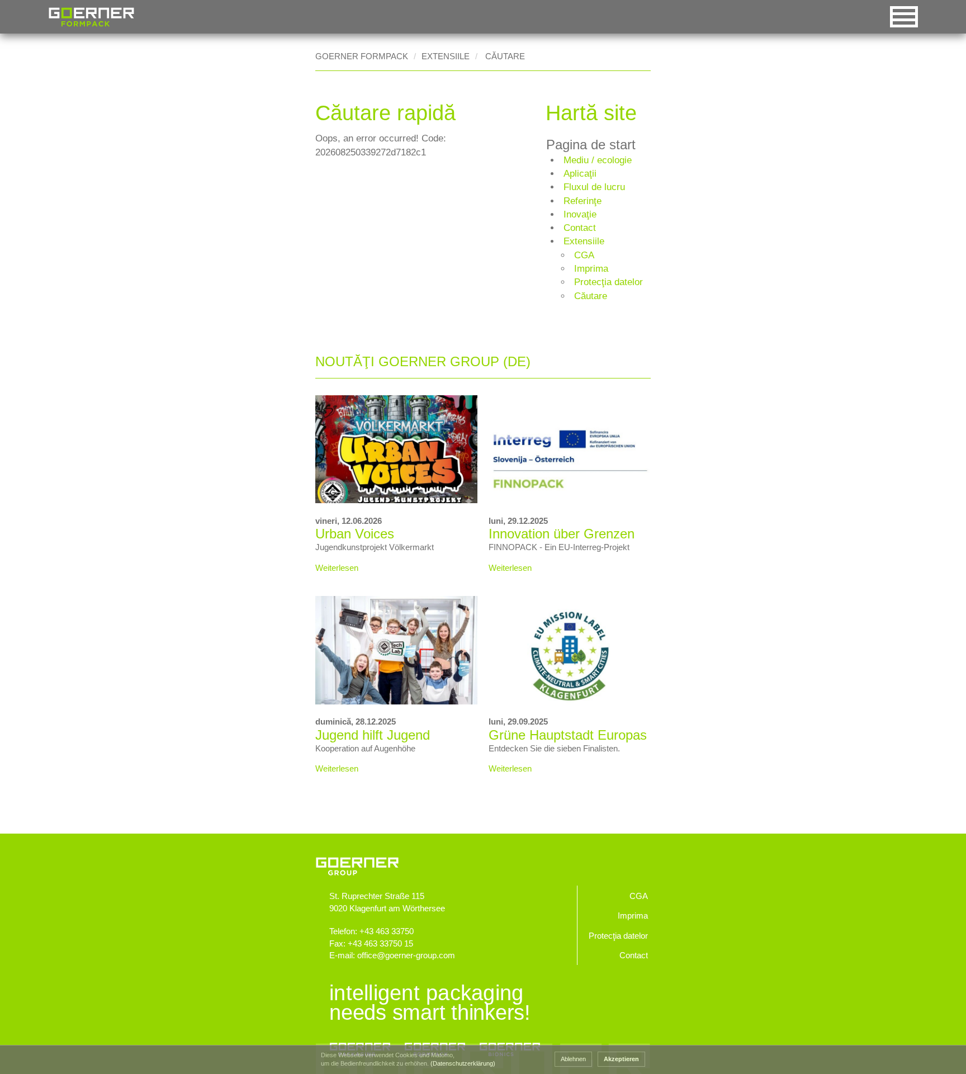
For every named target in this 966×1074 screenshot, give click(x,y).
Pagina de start (591, 145)
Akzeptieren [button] (621, 1059)
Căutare (590, 296)
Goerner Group (91, 17)
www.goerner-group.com (483, 856)
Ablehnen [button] (573, 1059)
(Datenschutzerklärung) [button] (462, 1063)
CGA (584, 255)
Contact (580, 228)
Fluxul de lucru (594, 187)
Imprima (591, 268)
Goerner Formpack (361, 56)
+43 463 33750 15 (380, 943)
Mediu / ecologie (598, 160)
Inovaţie (580, 214)
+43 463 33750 (386, 931)
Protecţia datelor (608, 282)
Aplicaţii (580, 173)
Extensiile (446, 56)
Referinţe (583, 201)
